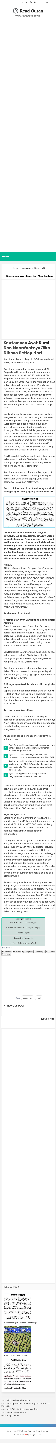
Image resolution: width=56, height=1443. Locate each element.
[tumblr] (39, 2)
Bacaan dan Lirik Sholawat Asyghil (23, 923)
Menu (7, 256)
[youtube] (31, 2)
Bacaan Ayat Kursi (10, 1415)
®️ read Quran (28, 11)
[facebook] (22, 2)
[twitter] (27, 2)
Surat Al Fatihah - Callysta (13, 1412)
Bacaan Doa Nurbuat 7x (23, 938)
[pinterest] (47, 2)
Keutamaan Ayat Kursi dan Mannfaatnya (20, 1323)
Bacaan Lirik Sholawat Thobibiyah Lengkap (23, 928)
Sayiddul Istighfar (23, 933)
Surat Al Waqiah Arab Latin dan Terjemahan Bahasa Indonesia (25, 1404)
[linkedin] (35, 2)
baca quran (27, 998)
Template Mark (36, 1435)
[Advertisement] (28, 134)
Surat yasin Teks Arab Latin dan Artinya (19, 1409)
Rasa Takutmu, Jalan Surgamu (16, 1355)
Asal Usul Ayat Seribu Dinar (15, 1388)
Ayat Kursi (38, 342)
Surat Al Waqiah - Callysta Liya (15, 1400)
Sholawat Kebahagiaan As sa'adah (23, 943)
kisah (39, 998)
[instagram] (43, 2)
